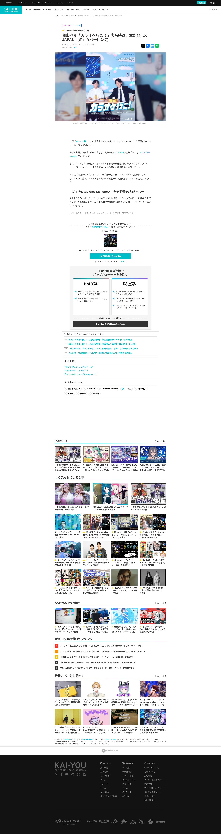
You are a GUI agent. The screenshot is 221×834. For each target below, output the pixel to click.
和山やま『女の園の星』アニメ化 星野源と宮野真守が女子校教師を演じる (100, 353)
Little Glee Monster (109, 389)
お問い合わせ (149, 771)
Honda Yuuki (67, 47)
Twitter (56, 774)
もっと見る (102, 9)
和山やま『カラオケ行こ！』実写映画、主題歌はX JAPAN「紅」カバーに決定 (104, 37)
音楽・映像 (65, 15)
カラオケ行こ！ (83, 141)
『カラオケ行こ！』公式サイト (77, 367)
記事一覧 (104, 767)
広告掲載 (148, 776)
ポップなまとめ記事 (108, 796)
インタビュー (106, 792)
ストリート (127, 792)
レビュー (104, 788)
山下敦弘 (127, 389)
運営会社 (148, 796)
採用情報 (148, 800)
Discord (72, 774)
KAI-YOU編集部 (87, 739)
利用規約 (148, 784)
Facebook (61, 774)
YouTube (66, 774)
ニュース (73, 15)
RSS (84, 774)
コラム (103, 780)
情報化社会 (127, 771)
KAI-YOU (57, 15)
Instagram (78, 774)
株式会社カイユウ (70, 739)
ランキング (105, 776)
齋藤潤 (83, 393)
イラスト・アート (129, 780)
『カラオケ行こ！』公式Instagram (78, 374)
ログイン (212, 3)
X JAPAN (119, 152)
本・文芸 (126, 767)
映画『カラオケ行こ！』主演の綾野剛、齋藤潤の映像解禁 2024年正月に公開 (102, 344)
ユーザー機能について (153, 780)
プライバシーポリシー (153, 788)
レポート (104, 784)
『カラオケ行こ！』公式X (75, 370)
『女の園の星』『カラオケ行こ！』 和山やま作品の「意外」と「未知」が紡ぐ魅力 (103, 348)
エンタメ (126, 796)
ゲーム (125, 788)
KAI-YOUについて (151, 767)
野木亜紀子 (142, 389)
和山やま (95, 393)
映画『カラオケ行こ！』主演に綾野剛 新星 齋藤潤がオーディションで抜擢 (100, 339)
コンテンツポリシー (110, 739)
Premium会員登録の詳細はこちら (110, 324)
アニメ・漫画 (127, 776)
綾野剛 (70, 393)
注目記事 (104, 771)
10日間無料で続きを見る (110, 256)
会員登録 (202, 3)
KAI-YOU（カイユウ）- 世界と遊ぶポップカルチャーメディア (11, 9)
